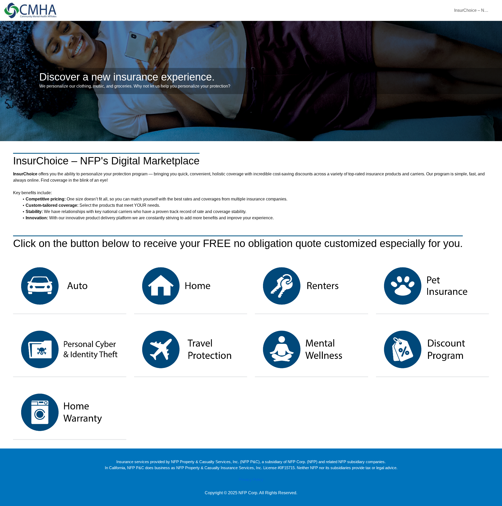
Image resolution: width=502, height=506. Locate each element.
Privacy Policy (251, 479)
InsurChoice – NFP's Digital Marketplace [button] (471, 10)
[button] (70, 286)
